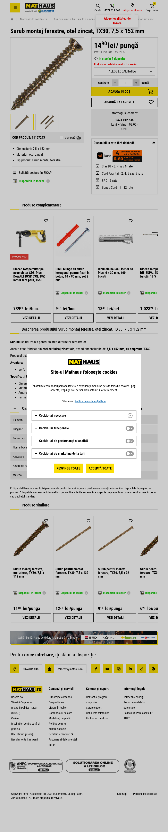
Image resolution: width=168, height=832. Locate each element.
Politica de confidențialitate (90, 401)
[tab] (84, 415)
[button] (50, 415)
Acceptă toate (100, 468)
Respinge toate (68, 468)
